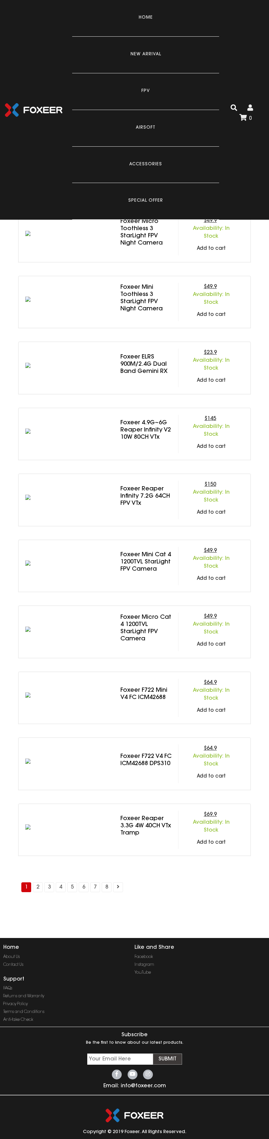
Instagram (144, 965)
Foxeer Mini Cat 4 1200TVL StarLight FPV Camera (145, 562)
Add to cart (211, 248)
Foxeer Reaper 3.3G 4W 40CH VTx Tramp (145, 826)
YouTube (142, 973)
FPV (145, 91)
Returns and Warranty (23, 996)
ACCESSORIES (145, 164)
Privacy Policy (15, 1004)
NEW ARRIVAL (146, 54)
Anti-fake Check (18, 1020)
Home (146, 17)
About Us (11, 957)
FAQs (7, 988)
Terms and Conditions (23, 1012)
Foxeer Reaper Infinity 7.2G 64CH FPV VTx (145, 496)
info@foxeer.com (143, 1086)
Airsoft (145, 127)
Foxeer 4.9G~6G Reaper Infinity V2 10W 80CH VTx (145, 430)
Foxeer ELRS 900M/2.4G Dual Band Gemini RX (144, 364)
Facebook (143, 957)
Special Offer (145, 200)
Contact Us (13, 965)
